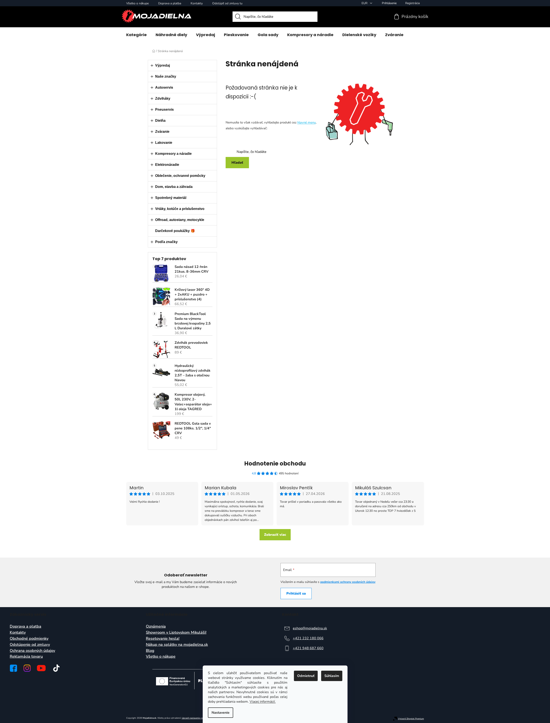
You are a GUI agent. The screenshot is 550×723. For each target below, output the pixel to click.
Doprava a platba (169, 3)
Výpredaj (162, 65)
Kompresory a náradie (173, 153)
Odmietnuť (305, 675)
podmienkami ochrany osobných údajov (347, 582)
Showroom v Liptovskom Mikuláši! (176, 632)
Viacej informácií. (263, 701)
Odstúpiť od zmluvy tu (227, 3)
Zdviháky (162, 98)
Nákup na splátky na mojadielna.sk (177, 645)
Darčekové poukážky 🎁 (175, 231)
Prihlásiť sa (296, 593)
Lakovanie (163, 142)
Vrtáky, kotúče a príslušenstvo (179, 209)
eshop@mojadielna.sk (310, 628)
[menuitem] (136, 34)
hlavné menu (306, 122)
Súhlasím (331, 675)
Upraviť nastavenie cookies (195, 718)
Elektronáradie (167, 164)
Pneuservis (164, 109)
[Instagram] (27, 668)
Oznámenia (156, 626)
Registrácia (412, 3)
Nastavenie (221, 712)
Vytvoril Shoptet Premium (411, 718)
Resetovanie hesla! (162, 639)
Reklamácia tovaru (26, 656)
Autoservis (164, 87)
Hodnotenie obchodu (275, 463)
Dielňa (160, 120)
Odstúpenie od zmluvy (30, 645)
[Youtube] (41, 668)
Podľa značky (166, 242)
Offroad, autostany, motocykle (179, 220)
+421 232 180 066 (308, 638)
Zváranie (162, 131)
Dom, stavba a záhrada (174, 187)
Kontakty (197, 3)
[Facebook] (13, 668)
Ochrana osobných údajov (32, 651)
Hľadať (237, 162)
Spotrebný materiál (170, 198)
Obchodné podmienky (29, 639)
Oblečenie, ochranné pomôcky (180, 176)
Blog (150, 651)
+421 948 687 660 (308, 648)
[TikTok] (56, 668)
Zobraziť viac (275, 534)
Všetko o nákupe (137, 3)
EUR (365, 3)
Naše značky (165, 76)
